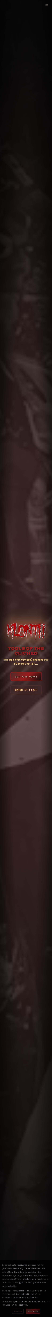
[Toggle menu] (46, 5)
